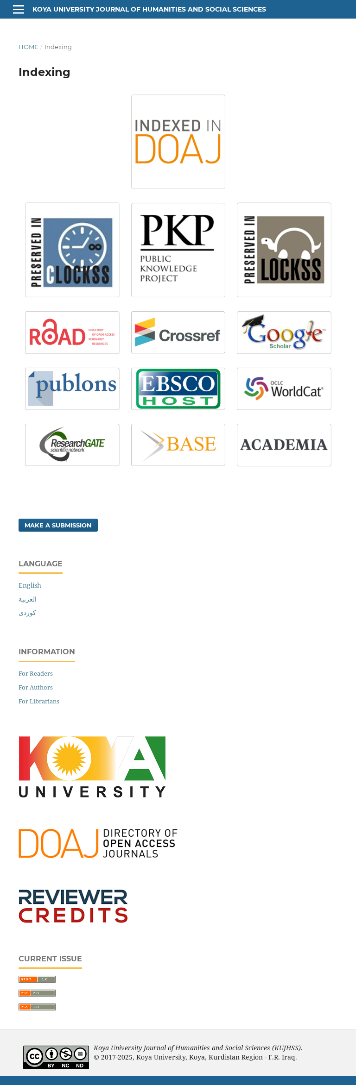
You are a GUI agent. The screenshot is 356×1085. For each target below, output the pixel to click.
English (30, 585)
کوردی (27, 612)
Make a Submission (58, 525)
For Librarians (39, 701)
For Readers (36, 673)
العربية (28, 599)
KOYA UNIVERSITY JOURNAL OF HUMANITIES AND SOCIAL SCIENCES (149, 9)
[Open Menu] (18, 9)
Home (28, 46)
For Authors (36, 687)
